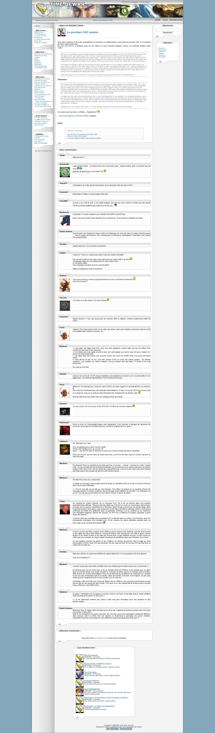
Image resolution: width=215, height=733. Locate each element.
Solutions (36, 62)
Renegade (37, 37)
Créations (161, 51)
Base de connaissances (42, 54)
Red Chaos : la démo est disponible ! (99, 706)
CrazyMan (64, 201)
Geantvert (64, 192)
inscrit (97, 638)
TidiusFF (63, 183)
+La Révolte (38, 98)
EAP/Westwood (39, 34)
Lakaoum (63, 441)
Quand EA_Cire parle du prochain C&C (82, 134)
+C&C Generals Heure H (42, 101)
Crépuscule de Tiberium (41, 86)
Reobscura (64, 212)
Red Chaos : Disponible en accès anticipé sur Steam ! (106, 698)
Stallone (63, 276)
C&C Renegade (39, 87)
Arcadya (63, 244)
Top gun (63, 298)
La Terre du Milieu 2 (40, 105)
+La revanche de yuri (41, 94)
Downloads (162, 50)
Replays (36, 61)
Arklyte (62, 253)
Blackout (63, 346)
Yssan (62, 501)
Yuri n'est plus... (90, 672)
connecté (105, 638)
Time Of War (37, 32)
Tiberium (36, 89)
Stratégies (37, 64)
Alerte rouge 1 (38, 91)
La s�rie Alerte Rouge (41, 119)
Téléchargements (39, 66)
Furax (62, 327)
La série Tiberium (39, 36)
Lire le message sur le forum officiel (73, 116)
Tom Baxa (37, 141)
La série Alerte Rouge (41, 39)
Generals (36, 41)
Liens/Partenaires (39, 67)
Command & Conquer (41, 79)
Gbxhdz (63, 374)
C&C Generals (38, 99)
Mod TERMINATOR (92, 689)
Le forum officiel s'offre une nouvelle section (84, 138)
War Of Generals (39, 143)
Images (36, 57)
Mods (35, 59)
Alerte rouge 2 (38, 92)
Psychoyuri (64, 422)
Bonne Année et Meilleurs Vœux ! (98, 664)
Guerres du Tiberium (40, 82)
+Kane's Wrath (38, 84)
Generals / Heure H (40, 121)
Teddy (62, 155)
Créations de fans (39, 55)
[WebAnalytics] (119, 732)
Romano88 (64, 164)
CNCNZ (36, 138)
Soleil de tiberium (39, 80)
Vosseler (63, 404)
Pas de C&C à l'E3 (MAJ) (77, 136)
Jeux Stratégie (38, 139)
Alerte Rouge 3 (38, 96)
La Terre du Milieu (39, 43)
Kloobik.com (47, 151)
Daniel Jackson (66, 231)
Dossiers (161, 48)
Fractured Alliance (91, 681)
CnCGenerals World (40, 136)
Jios (38, 151)
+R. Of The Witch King (41, 106)
